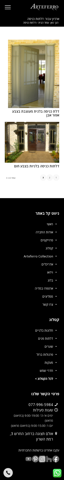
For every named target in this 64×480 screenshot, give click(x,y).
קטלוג (49, 248)
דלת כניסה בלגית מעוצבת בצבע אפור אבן (35, 113)
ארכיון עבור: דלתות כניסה (43, 19)
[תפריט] (9, 7)
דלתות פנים (45, 338)
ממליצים (47, 296)
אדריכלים (47, 264)
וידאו (50, 272)
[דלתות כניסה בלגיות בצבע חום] (32, 161)
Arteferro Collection (38, 256)
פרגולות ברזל (45, 354)
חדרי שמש (46, 371)
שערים (49, 346)
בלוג (50, 280)
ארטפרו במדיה (44, 288)
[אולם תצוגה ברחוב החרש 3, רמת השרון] (56, 433)
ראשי (50, 224)
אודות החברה (44, 232)
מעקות (49, 363)
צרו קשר (47, 304)
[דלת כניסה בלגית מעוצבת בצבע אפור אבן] (33, 107)
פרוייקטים (47, 240)
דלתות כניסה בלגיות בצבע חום (36, 166)
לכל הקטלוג (45, 379)
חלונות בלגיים (44, 330)
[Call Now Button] (8, 472)
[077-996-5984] (56, 404)
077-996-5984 (41, 404)
